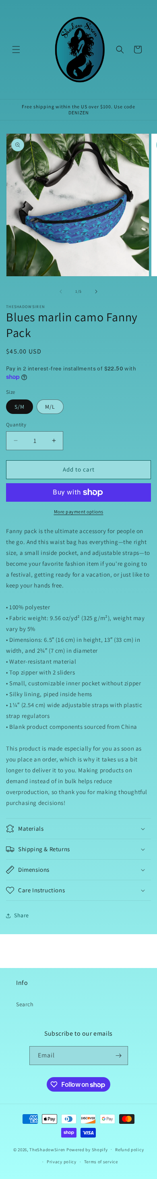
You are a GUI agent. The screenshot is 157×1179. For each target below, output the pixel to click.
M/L (50, 406)
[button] (16, 49)
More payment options (78, 512)
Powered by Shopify (87, 1149)
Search (25, 1004)
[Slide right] (96, 291)
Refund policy (129, 1149)
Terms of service (101, 1162)
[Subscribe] (119, 1055)
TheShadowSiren (47, 1149)
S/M (19, 406)
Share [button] (21, 915)
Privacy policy (61, 1162)
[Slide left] (61, 291)
